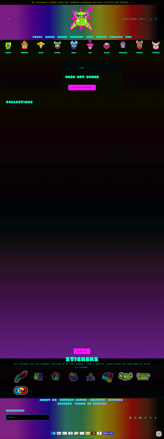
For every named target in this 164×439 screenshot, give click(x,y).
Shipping (97, 400)
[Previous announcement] (6, 2)
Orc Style (77, 438)
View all (82, 351)
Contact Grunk (73, 400)
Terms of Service (90, 404)
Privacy (65, 404)
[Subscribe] (46, 417)
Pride (46, 316)
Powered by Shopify (90, 438)
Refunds (115, 400)
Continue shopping (82, 87)
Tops (46, 166)
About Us (48, 400)
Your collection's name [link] (98, 166)
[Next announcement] (157, 2)
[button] (8, 19)
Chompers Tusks (98, 316)
